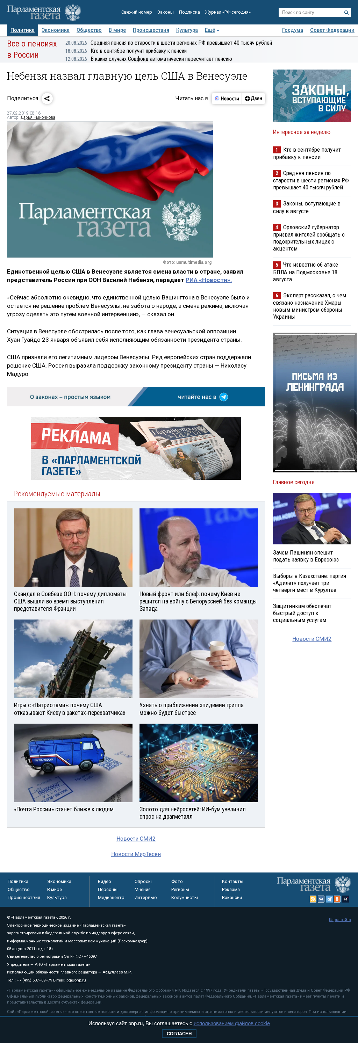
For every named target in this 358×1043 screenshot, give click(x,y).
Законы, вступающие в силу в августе (307, 207)
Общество (89, 30)
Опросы (143, 881)
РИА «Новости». (209, 279)
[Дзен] (253, 98)
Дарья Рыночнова (38, 117)
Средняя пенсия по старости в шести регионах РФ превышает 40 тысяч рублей (168, 42)
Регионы (180, 889)
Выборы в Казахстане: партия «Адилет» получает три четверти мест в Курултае (309, 582)
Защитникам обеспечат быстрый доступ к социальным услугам (302, 612)
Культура (187, 30)
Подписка (189, 12)
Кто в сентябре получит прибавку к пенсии (126, 51)
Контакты (232, 881)
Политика (22, 30)
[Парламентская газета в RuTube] (345, 899)
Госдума (292, 30)
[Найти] (346, 12)
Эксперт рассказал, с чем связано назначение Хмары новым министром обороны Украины (309, 306)
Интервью (146, 897)
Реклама (231, 889)
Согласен (179, 1033)
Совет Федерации (332, 30)
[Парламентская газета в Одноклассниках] (337, 899)
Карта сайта (340, 920)
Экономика (56, 30)
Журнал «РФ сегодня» (228, 12)
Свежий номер (136, 12)
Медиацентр (111, 897)
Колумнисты (184, 897)
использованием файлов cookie (232, 1023)
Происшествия (151, 30)
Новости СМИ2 (136, 838)
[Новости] (227, 98)
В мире (117, 30)
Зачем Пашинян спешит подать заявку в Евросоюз (306, 556)
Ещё (210, 30)
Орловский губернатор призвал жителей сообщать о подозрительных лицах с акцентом (309, 238)
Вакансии (232, 897)
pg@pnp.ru (76, 980)
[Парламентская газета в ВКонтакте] (321, 899)
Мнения (143, 889)
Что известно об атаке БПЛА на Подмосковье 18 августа (305, 271)
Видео (104, 881)
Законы (165, 12)
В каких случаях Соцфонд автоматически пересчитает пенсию (148, 59)
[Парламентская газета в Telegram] (329, 899)
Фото (177, 881)
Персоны (107, 889)
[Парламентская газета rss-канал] (313, 899)
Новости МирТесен (136, 854)
